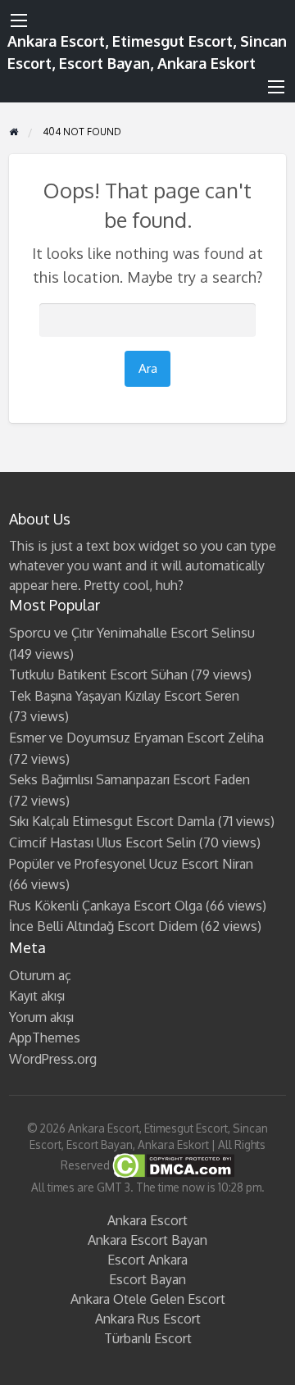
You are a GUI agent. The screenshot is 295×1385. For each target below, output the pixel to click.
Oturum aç (40, 975)
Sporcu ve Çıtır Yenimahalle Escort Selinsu (132, 632)
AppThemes (44, 1037)
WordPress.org (53, 1059)
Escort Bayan (147, 1279)
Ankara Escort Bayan (147, 1240)
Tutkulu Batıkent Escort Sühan (98, 674)
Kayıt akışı (37, 996)
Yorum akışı (41, 1017)
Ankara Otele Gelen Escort (147, 1299)
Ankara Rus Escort (148, 1318)
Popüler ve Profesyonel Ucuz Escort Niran (131, 864)
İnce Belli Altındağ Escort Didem (103, 926)
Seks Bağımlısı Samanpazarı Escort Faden (129, 779)
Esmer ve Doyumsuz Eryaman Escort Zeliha (136, 737)
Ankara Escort (147, 1220)
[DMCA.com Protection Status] (172, 1165)
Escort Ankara (147, 1259)
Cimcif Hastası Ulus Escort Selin (102, 842)
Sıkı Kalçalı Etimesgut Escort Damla (112, 821)
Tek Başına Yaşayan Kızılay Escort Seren (124, 696)
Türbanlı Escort (148, 1338)
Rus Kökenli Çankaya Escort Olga (105, 905)
